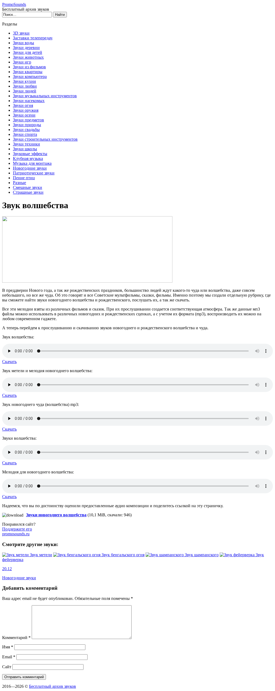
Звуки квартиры (27, 71)
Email (8, 657)
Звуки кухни (24, 81)
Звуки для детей (27, 52)
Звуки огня (23, 105)
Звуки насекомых (29, 100)
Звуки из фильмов (29, 67)
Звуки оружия (25, 110)
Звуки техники (26, 144)
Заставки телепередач (32, 38)
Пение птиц (24, 177)
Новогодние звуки (30, 168)
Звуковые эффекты (30, 153)
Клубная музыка (28, 158)
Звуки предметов (28, 120)
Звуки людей (24, 91)
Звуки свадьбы (26, 129)
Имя (7, 647)
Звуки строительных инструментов (45, 139)
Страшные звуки (28, 192)
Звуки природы (27, 124)
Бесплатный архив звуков (52, 686)
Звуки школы (25, 149)
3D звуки (21, 33)
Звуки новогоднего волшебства (56, 515)
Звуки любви (25, 86)
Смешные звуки (27, 187)
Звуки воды (23, 42)
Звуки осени (24, 115)
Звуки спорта (25, 134)
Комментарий (16, 637)
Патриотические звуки (34, 173)
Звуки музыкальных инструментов (45, 96)
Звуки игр (22, 62)
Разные (19, 182)
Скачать (9, 361)
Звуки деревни (26, 47)
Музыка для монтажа (32, 163)
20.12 (7, 568)
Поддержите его (17, 531)
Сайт (6, 666)
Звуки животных (28, 57)
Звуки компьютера (30, 76)
